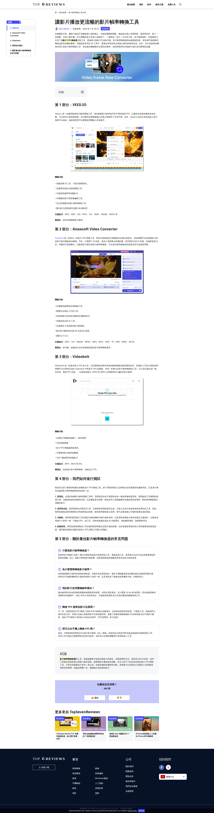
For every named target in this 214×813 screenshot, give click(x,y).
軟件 (149, 4)
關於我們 (130, 766)
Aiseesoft (59, 238)
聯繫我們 (130, 771)
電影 (74, 793)
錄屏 (74, 778)
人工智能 (99, 783)
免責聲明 (130, 791)
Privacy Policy (132, 811)
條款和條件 (130, 781)
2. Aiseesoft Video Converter (17, 34)
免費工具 (172, 4)
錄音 (74, 788)
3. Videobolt (15, 40)
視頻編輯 (99, 773)
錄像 (97, 768)
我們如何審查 (131, 786)
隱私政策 (130, 776)
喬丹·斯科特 (64, 28)
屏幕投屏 (99, 788)
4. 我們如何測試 (16, 45)
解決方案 (159, 4)
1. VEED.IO (14, 28)
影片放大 (65, 335)
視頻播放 (60, 718)
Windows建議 (101, 778)
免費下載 (45, 767)
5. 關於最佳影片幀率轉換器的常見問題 (20, 51)
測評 (141, 4)
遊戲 (97, 793)
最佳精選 (131, 4)
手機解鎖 (76, 783)
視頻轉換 (105, 28)
